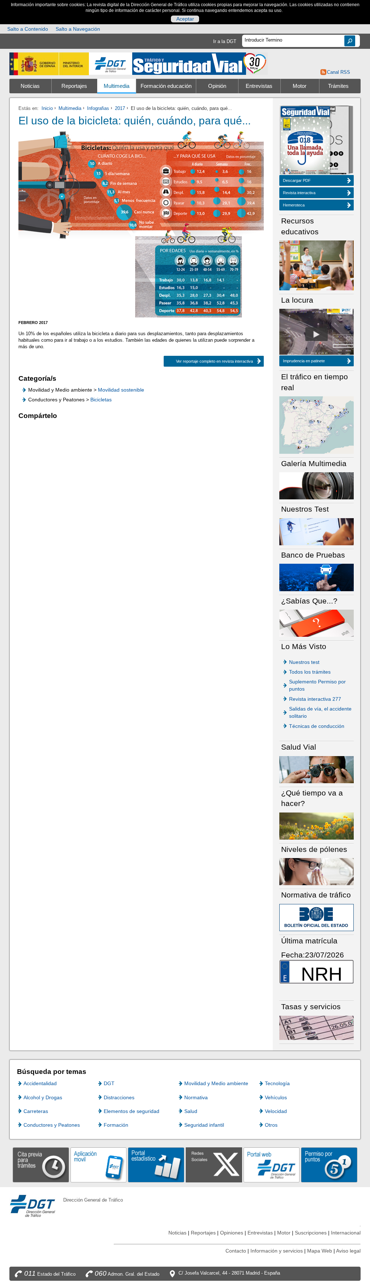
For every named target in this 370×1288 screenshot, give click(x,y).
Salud (190, 1111)
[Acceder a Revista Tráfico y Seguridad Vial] (200, 63)
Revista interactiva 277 (315, 699)
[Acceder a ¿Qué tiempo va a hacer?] (316, 825)
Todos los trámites (310, 672)
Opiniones (231, 1233)
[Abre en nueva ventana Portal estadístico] (156, 1164)
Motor (299, 86)
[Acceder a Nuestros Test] (316, 531)
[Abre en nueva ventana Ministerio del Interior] (49, 63)
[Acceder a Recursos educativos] (316, 265)
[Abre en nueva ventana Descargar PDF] (305, 141)
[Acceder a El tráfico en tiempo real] (316, 425)
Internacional (346, 1233)
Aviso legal (348, 1251)
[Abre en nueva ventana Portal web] (272, 1164)
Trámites (338, 86)
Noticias (30, 86)
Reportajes (74, 86)
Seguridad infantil (204, 1125)
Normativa (196, 1097)
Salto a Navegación (78, 29)
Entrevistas (259, 86)
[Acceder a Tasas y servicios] (316, 1027)
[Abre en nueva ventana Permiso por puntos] (329, 1164)
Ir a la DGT (224, 41)
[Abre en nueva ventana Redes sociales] (214, 1164)
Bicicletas (101, 399)
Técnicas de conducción (316, 726)
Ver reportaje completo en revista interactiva (208, 361)
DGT (109, 1083)
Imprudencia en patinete (304, 361)
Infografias (98, 108)
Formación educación (166, 86)
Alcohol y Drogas (42, 1097)
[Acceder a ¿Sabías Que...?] (316, 623)
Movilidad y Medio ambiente (216, 1083)
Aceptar (185, 19)
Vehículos (276, 1097)
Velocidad (276, 1111)
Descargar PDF (297, 180)
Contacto (235, 1251)
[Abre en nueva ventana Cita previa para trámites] (41, 1164)
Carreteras (35, 1111)
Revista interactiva (299, 193)
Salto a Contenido (27, 29)
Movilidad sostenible (121, 390)
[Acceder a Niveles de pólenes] (316, 871)
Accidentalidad (40, 1083)
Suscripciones (311, 1233)
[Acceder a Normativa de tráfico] (316, 917)
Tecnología (277, 1083)
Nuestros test (304, 662)
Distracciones (119, 1097)
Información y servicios (276, 1251)
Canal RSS (338, 72)
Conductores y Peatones (51, 1125)
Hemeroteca (294, 205)
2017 (120, 108)
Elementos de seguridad (131, 1111)
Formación (116, 1125)
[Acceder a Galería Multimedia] (316, 485)
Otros (271, 1125)
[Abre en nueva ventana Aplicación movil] (98, 1164)
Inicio (47, 108)
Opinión (217, 86)
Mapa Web (319, 1251)
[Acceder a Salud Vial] (316, 769)
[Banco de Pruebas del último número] (316, 577)
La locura (316, 334)
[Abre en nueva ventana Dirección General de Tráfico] (110, 63)
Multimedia (116, 86)
